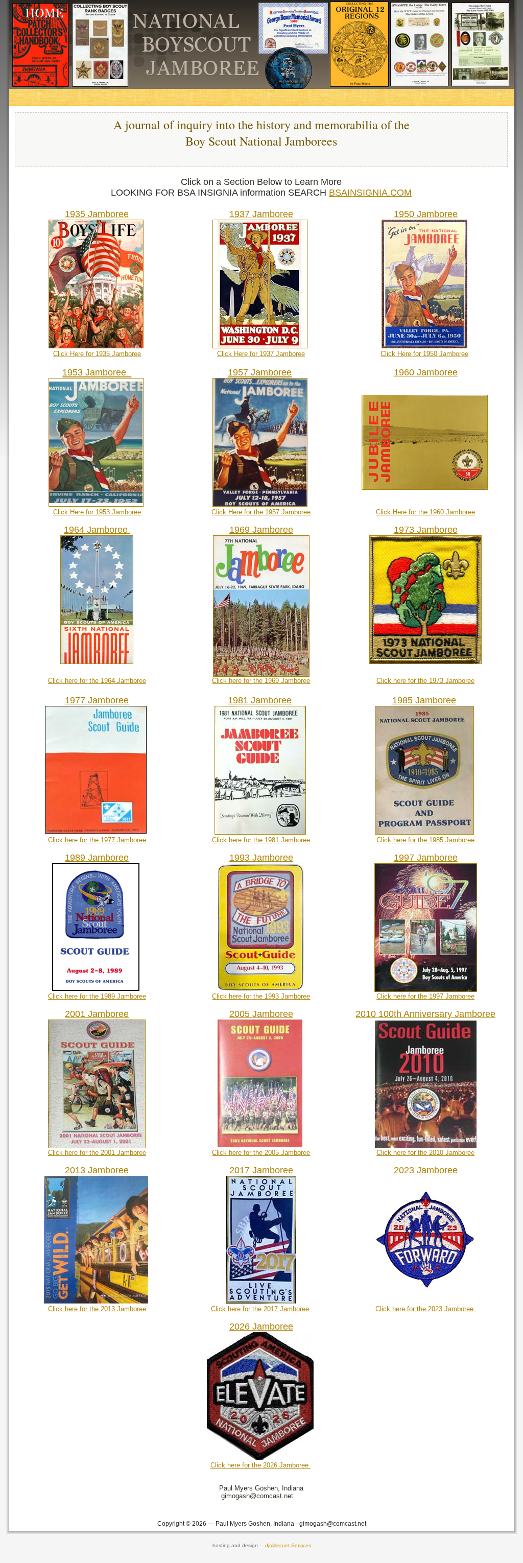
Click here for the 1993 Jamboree (261, 996)
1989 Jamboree (97, 857)
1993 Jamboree (261, 857)
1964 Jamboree (97, 530)
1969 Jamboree (261, 530)
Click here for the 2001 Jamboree (97, 1152)
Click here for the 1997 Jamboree (425, 996)
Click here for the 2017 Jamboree (261, 1309)
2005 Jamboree (261, 1014)
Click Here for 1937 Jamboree (261, 354)
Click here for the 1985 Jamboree (425, 840)
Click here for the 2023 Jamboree (425, 1309)
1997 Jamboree (426, 857)
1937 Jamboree (261, 214)
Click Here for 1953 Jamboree (97, 512)
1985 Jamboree (424, 700)
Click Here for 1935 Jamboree (97, 354)
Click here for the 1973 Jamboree (425, 680)
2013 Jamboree (97, 1170)
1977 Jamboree (97, 700)
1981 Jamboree (260, 700)
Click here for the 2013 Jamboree (97, 1309)
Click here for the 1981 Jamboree (261, 840)
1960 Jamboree (426, 372)
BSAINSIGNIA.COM (370, 192)
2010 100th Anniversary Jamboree (425, 1014)
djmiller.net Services (288, 1545)
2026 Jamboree (261, 1326)
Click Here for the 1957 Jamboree (261, 512)
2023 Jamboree (426, 1170)
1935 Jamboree (97, 214)
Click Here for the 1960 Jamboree (425, 512)
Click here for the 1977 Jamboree (97, 840)
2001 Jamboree (97, 1014)
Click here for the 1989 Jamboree (97, 996)
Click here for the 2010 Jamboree (425, 1152)
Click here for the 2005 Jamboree (261, 1152)
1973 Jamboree (426, 530)
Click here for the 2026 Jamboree (260, 1465)
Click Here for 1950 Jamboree (424, 354)
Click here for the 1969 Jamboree (261, 680)
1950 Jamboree (426, 214)
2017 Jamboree (261, 1170)
